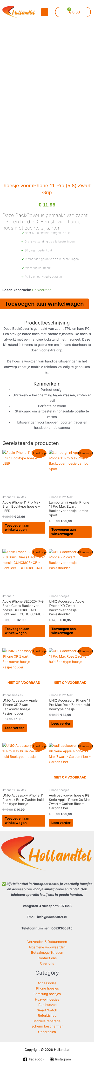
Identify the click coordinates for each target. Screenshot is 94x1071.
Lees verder (14, 728)
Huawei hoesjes (47, 999)
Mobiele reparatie (47, 1021)
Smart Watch (47, 1010)
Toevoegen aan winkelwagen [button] (17, 527)
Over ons (47, 963)
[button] (44, 12)
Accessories (47, 983)
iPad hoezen (47, 1005)
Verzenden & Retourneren (47, 942)
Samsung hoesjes (47, 994)
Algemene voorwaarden (47, 947)
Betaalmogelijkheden (47, 952)
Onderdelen (47, 1032)
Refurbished (47, 1015)
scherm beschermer (47, 1026)
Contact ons (47, 958)
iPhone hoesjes (47, 988)
